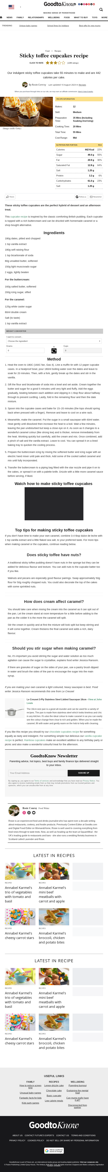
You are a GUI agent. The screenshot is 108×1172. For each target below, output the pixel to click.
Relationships (36, 17)
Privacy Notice (89, 781)
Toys (94, 17)
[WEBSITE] (29, 812)
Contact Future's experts (39, 1135)
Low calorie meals (54, 1101)
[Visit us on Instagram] (84, 4)
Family (20, 17)
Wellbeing (54, 17)
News (9, 17)
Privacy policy (17, 1140)
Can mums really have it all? (77, 1099)
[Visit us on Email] (91, 4)
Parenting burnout (77, 1085)
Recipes (58, 51)
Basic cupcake (54, 1095)
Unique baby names (28, 25)
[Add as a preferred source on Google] (54, 1151)
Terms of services (42, 781)
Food (67, 17)
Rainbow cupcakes (34, 740)
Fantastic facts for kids (30, 1098)
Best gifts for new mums (89, 25)
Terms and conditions (83, 1135)
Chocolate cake (54, 1090)
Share (12, 197)
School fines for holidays (58, 25)
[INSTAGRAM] (24, 812)
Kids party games (30, 1103)
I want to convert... (14, 337)
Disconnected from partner (77, 1106)
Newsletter (97, 197)
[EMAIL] (34, 812)
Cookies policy (36, 1140)
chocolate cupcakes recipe (64, 731)
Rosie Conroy (39, 84)
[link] (15, 709)
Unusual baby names (30, 1093)
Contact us (62, 1135)
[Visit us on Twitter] (82, 4)
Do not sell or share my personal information (72, 1140)
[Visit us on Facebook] (79, 4)
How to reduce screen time (30, 1086)
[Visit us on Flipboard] (89, 4)
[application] (54, 503)
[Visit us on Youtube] (94, 4)
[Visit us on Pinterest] (86, 4)
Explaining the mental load (77, 1091)
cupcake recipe (18, 216)
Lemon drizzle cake (54, 1085)
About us (17, 1135)
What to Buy (81, 17)
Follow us (82, 197)
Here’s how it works (85, 92)
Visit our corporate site (89, 1162)
